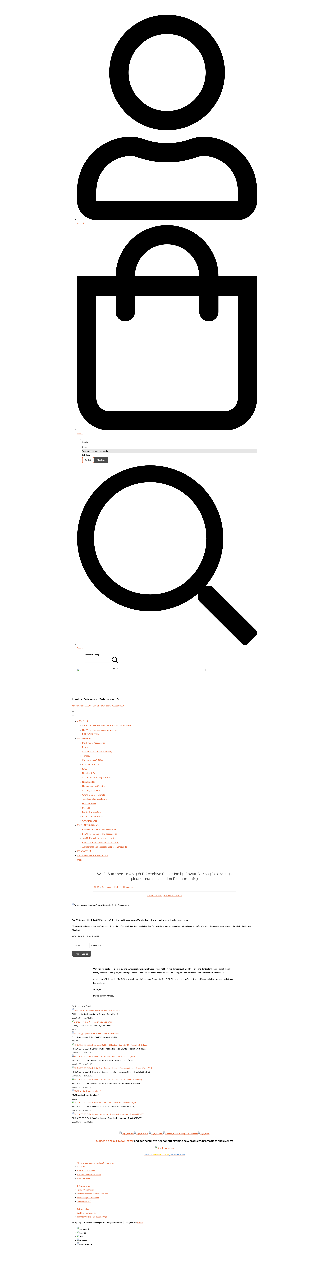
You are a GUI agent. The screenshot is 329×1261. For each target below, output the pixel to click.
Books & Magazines (91, 812)
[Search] (115, 659)
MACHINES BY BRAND (88, 825)
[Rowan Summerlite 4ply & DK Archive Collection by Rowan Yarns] (76, 913)
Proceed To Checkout (173, 895)
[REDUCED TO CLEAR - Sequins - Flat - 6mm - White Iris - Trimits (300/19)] (104, 1102)
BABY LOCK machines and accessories (100, 842)
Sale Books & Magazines (123, 887)
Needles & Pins (89, 773)
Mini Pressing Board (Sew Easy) (85, 1095)
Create (140, 1222)
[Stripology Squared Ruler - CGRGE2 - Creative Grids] (95, 1033)
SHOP (96, 887)
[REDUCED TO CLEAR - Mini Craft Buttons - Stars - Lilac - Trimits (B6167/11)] (106, 1056)
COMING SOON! (90, 764)
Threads (86, 755)
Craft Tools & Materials (93, 794)
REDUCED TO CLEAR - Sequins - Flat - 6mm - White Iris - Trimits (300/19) (103, 1106)
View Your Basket (154, 895)
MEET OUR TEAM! (91, 734)
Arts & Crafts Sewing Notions (96, 777)
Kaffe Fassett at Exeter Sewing (97, 751)
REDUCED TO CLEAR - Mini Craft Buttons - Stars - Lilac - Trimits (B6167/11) (105, 1060)
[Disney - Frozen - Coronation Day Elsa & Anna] (92, 1022)
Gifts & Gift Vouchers (92, 816)
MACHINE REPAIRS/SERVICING (92, 855)
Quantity (76, 945)
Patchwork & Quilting (92, 760)
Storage (86, 807)
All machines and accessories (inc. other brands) (105, 846)
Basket (88, 460)
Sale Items (106, 887)
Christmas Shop (89, 820)
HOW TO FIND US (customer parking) (100, 730)
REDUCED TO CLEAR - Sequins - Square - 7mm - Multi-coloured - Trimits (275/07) (107, 1118)
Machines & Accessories (93, 743)
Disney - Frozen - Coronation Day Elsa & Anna (91, 1025)
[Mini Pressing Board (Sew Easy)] (86, 1091)
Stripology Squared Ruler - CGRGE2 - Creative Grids (94, 1037)
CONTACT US (84, 851)
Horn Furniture (89, 803)
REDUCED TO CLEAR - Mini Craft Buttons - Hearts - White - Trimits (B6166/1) (106, 1083)
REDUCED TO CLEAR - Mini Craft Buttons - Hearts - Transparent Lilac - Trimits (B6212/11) (111, 1072)
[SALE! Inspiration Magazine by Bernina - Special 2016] (96, 1010)
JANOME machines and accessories (99, 838)
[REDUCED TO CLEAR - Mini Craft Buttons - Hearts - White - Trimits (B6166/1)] (107, 1079)
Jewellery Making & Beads (94, 799)
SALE (84, 768)
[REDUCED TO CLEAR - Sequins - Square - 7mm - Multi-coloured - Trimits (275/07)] (108, 1114)
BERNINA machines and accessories (99, 829)
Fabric (85, 747)
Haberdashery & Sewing (93, 786)
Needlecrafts (88, 782)
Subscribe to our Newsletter (115, 1141)
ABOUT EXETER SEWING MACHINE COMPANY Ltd (106, 725)
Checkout (101, 460)
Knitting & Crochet (91, 790)
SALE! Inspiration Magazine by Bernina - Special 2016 (95, 1014)
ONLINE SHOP (84, 738)
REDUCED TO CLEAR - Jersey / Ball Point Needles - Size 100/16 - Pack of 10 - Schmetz (109, 1049)
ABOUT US (82, 721)
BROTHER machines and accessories (99, 833)
